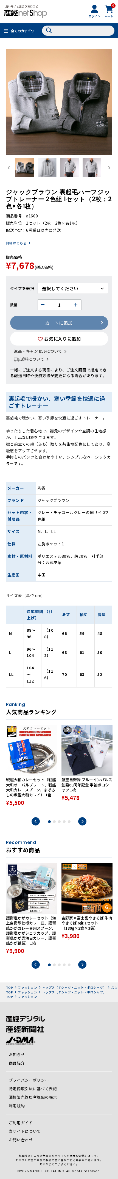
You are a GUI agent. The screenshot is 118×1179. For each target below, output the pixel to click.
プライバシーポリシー (29, 1080)
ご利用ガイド (21, 1122)
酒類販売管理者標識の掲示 (33, 1097)
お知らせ (17, 1054)
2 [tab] (54, 821)
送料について (32, 359)
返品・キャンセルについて (38, 351)
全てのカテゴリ (22, 30)
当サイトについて (25, 1131)
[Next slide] (109, 167)
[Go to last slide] (9, 167)
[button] (24, 167)
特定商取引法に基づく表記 (33, 1088)
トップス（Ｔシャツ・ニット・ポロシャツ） (74, 987)
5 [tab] (69, 821)
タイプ (16, 288)
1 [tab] (49, 821)
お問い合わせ (21, 1139)
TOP (9, 987)
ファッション (27, 987)
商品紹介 (17, 1063)
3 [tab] (59, 821)
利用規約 (17, 1105)
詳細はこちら (16, 243)
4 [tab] (64, 821)
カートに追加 (59, 322)
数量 (14, 304)
